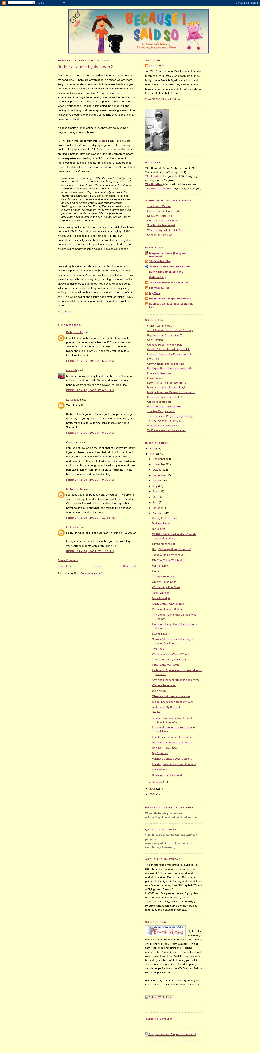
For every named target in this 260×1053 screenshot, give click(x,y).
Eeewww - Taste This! (160, 215)
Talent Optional (161, 592)
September (160, 475)
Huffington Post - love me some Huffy (169, 368)
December (159, 458)
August (157, 480)
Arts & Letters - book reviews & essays (170, 330)
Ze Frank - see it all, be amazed (166, 430)
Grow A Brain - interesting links (165, 363)
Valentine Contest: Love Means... (172, 758)
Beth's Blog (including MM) (167, 271)
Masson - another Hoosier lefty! (166, 387)
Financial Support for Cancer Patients (169, 354)
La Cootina (72, 399)
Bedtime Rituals (161, 523)
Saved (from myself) (164, 543)
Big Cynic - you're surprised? (164, 335)
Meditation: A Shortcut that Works (172, 742)
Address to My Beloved (166, 707)
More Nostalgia (161, 598)
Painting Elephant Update (167, 609)
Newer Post (65, 566)
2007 (152, 794)
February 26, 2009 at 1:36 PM (90, 551)
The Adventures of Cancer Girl (168, 282)
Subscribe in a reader (159, 1018)
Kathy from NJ (74, 332)
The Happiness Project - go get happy (170, 416)
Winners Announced (164, 685)
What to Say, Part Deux (166, 587)
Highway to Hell (159, 287)
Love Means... (160, 769)
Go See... (157, 570)
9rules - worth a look (159, 325)
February (158, 513)
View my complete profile (163, 99)
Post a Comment (68, 560)
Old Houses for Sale (159, 401)
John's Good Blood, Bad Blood (169, 266)
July (155, 486)
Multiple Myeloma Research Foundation (171, 392)
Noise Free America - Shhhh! (164, 396)
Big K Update (160, 690)
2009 (152, 454)
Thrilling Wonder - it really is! (164, 420)
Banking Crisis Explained (167, 775)
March (157, 507)
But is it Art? (159, 528)
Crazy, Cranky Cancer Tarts (163, 210)
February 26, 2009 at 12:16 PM (91, 517)
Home (97, 566)
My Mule (154, 293)
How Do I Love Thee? (165, 747)
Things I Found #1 (163, 576)
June (156, 491)
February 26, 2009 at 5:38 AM (90, 360)
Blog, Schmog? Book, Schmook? (171, 549)
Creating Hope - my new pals (164, 344)
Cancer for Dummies (159, 234)
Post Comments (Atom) (88, 573)
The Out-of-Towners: (158, 188)
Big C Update (160, 753)
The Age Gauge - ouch (161, 411)
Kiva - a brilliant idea (159, 373)
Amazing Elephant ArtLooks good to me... (177, 679)
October (158, 469)
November (159, 464)
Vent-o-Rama (160, 565)
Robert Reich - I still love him (164, 406)
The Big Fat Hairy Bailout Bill (169, 659)
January (158, 781)
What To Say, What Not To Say (165, 230)
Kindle (101, 140)
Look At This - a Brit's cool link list (167, 382)
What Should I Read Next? (163, 425)
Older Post (129, 566)
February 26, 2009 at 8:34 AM (90, 390)
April (156, 502)
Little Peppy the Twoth (165, 664)
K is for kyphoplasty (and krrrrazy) (172, 701)
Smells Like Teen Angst (161, 225)
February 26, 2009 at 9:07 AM (90, 479)
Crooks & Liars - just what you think (168, 349)
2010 (152, 448)
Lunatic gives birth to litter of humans (174, 764)
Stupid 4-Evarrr (161, 633)
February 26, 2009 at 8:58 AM (90, 432)
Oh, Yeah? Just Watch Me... (164, 220)
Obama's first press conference (171, 696)
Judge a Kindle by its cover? (85, 66)
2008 (152, 788)
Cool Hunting (155, 339)
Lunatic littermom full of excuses (171, 736)
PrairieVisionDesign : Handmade (170, 298)
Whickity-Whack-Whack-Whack (170, 653)
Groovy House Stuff (164, 581)
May (156, 496)
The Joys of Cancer (159, 206)
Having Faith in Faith (164, 518)
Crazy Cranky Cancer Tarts (168, 603)
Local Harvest (155, 377)
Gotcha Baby (157, 277)
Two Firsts (158, 648)
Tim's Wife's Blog (160, 261)
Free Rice (153, 358)
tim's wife (71, 370)
